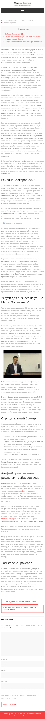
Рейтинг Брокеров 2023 (14, 34)
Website (4, 682)
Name (4, 659)
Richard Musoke (11, 20)
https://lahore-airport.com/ (10, 519)
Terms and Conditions (22, 716)
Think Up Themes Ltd (17, 714)
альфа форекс (24, 491)
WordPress (37, 714)
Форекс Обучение (10, 22)
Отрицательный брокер (14, 39)
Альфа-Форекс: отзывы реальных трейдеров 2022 (23, 42)
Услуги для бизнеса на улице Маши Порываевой (23, 37)
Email (3, 671)
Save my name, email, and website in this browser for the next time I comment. (21, 696)
